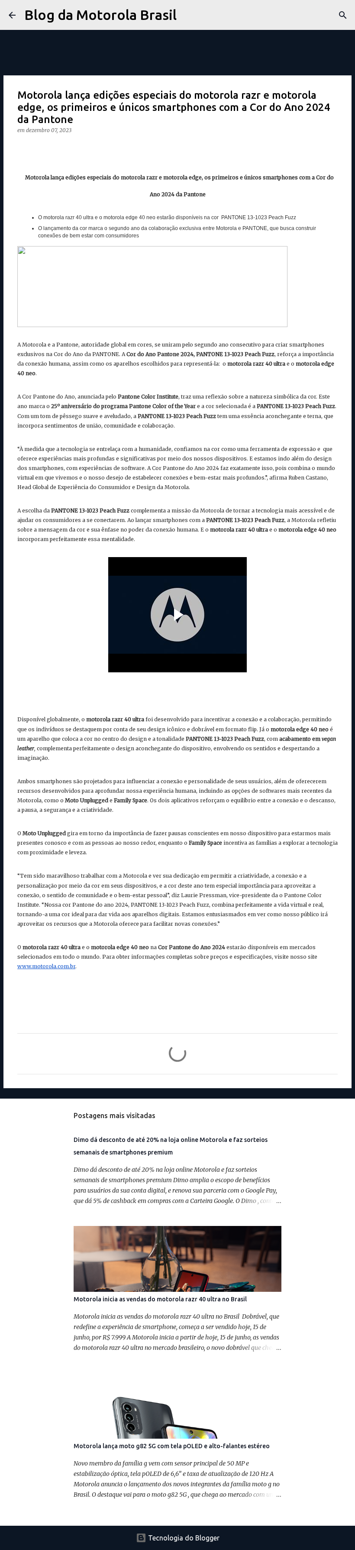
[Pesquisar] (189, 15)
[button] (22, 148)
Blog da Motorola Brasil (100, 15)
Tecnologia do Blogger (182, 1538)
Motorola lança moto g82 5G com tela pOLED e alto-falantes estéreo (172, 1446)
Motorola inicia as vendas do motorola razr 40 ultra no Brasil (160, 1299)
